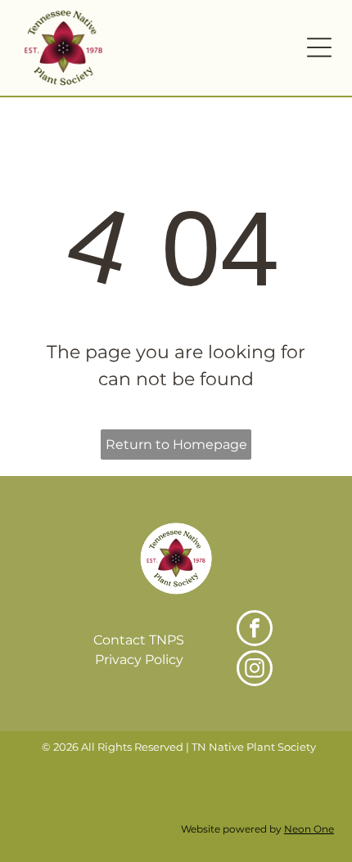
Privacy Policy (139, 659)
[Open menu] (319, 47)
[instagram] (255, 670)
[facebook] (255, 630)
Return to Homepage (176, 444)
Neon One (309, 829)
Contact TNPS (138, 640)
